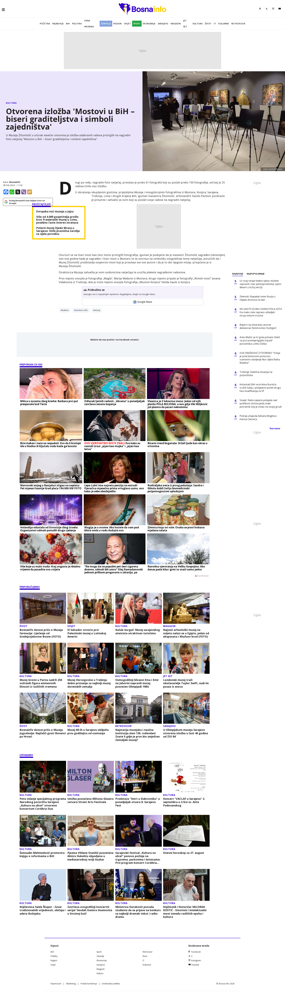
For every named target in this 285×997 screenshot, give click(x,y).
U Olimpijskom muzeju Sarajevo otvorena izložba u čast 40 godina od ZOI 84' (185, 733)
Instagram (196, 960)
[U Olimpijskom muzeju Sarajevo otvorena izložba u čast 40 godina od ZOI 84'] (186, 708)
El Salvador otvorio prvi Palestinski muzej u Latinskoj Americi (86, 633)
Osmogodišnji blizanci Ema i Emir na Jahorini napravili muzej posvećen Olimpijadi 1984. (137, 683)
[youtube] (279, 8)
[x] (266, 8)
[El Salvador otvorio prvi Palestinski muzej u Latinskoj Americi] (90, 608)
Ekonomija (149, 23)
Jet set (185, 23)
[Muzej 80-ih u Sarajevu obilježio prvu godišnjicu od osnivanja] (90, 708)
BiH (68, 23)
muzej (97, 310)
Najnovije (58, 23)
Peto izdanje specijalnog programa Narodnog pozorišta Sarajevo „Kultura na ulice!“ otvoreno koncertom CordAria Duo (43, 803)
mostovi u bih (82, 310)
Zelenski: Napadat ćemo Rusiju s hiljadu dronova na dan (258, 298)
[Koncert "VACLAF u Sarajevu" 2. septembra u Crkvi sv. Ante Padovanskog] (186, 777)
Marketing (71, 983)
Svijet (127, 23)
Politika (77, 23)
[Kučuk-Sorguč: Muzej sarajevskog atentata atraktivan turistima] (138, 608)
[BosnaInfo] (142, 9)
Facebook (196, 951)
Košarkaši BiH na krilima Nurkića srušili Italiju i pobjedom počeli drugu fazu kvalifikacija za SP (260, 388)
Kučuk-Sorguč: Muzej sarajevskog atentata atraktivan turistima (137, 631)
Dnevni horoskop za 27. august (183, 853)
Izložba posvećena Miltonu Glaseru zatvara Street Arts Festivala (90, 800)
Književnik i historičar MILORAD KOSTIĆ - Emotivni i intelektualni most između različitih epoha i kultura (184, 912)
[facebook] (260, 8)
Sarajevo (163, 23)
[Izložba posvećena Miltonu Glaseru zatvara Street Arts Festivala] (90, 777)
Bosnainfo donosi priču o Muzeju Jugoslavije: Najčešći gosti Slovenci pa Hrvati (43, 733)
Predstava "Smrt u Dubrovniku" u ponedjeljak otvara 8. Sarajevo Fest (137, 802)
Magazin (176, 23)
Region (117, 23)
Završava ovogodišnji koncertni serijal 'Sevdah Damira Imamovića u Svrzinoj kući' (89, 910)
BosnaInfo (14, 182)
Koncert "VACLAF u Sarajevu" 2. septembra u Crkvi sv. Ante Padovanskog (184, 802)
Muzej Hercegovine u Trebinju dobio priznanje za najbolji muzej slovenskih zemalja (89, 683)
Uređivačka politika (111, 983)
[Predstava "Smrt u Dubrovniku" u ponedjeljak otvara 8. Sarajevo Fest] (138, 777)
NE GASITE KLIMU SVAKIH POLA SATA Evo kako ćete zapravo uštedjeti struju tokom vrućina (261, 312)
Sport (136, 23)
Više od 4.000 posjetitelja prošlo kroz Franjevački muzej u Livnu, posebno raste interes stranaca (57, 219)
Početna (45, 23)
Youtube (195, 964)
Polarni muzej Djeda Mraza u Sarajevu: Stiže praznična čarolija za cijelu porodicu (58, 231)
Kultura (198, 23)
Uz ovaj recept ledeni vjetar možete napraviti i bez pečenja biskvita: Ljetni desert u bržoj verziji (260, 284)
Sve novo (275, 428)
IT (215, 23)
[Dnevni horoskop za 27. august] (186, 831)
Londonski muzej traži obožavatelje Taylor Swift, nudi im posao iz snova (186, 683)
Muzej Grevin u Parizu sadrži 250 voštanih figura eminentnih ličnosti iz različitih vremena (41, 683)
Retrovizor (238, 23)
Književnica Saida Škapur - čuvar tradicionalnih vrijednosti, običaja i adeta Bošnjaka (42, 910)
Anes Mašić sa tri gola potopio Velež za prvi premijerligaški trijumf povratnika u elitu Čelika (260, 340)
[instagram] (273, 8)
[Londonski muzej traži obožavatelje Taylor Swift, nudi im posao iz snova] (186, 658)
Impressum (55, 983)
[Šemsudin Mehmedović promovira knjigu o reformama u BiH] (43, 831)
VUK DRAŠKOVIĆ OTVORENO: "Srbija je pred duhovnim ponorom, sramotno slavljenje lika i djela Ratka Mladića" (260, 357)
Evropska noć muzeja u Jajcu (55, 211)
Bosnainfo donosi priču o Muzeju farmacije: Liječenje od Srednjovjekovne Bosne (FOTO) (41, 633)
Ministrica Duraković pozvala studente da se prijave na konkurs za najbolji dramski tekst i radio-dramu (138, 912)
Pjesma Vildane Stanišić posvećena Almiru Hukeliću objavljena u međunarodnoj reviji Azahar (90, 856)
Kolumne (223, 23)
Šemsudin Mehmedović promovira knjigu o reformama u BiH (42, 854)
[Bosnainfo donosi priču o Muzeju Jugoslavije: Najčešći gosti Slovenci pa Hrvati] (43, 708)
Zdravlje (106, 23)
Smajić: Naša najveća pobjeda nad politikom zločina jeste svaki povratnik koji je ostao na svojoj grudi (261, 403)
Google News (144, 301)
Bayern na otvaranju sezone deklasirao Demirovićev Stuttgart (258, 326)
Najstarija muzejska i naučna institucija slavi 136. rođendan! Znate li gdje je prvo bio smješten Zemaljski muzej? (137, 735)
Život (208, 23)
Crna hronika (89, 23)
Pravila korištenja (88, 983)
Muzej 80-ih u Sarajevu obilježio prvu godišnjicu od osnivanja (88, 731)
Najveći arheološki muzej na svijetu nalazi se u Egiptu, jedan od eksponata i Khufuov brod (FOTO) (186, 633)
